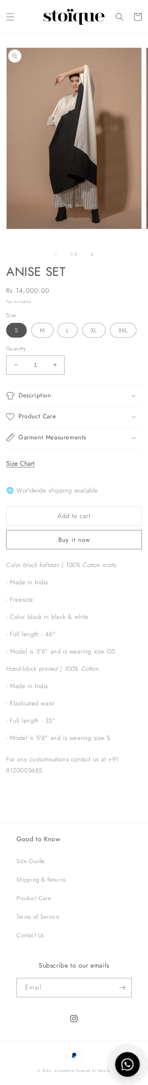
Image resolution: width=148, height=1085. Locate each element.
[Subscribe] (122, 987)
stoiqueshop (64, 1070)
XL (94, 330)
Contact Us (30, 935)
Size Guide (30, 861)
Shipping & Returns (41, 879)
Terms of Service (38, 916)
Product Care (33, 898)
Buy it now (74, 539)
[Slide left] (56, 254)
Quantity (16, 348)
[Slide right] (92, 254)
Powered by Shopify (93, 1070)
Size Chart (20, 463)
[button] (10, 17)
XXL (123, 330)
